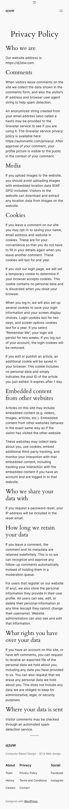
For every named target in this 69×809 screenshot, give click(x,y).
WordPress (31, 801)
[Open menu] (34, 2)
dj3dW (10, 10)
